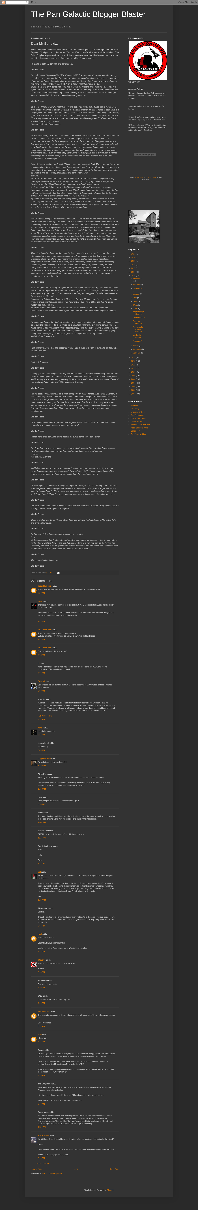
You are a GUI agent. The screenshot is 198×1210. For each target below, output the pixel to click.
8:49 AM (41, 750)
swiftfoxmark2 (44, 1011)
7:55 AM (41, 673)
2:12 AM (41, 952)
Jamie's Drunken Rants (140, 425)
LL (39, 663)
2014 (133, 357)
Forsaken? (137, 341)
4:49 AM (41, 1003)
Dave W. (41, 681)
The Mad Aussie (137, 415)
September (138, 288)
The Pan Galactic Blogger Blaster (88, 14)
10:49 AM (42, 900)
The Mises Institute (138, 434)
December (137, 279)
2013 (133, 361)
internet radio (139, 177)
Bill (39, 872)
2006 (133, 386)
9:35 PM (41, 926)
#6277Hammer (44, 586)
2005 (133, 390)
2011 (133, 368)
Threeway (135, 409)
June (135, 301)
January (137, 353)
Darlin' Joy (135, 431)
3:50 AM (41, 972)
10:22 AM (42, 766)
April (135, 309)
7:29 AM (41, 593)
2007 (133, 383)
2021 (133, 254)
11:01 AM (42, 1127)
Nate (40, 601)
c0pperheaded (44, 758)
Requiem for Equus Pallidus (138, 329)
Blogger (110, 1190)
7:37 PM (41, 864)
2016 (133, 272)
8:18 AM (41, 1075)
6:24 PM (41, 804)
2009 (133, 376)
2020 (133, 257)
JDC (40, 1035)
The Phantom (44, 1135)
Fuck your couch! (45, 716)
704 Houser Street (138, 418)
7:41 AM (41, 1042)
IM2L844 (41, 960)
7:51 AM (41, 639)
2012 (133, 365)
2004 (133, 394)
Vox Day (134, 406)
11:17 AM (42, 838)
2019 (133, 261)
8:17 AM (41, 719)
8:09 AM (41, 691)
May (135, 305)
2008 (133, 379)
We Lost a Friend (137, 336)
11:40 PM (42, 822)
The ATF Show (151, 177)
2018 (133, 265)
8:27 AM (41, 735)
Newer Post (36, 1169)
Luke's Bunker (137, 421)
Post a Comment (42, 1164)
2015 (133, 276)
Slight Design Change (138, 313)
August (136, 294)
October (136, 285)
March (136, 346)
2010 (133, 372)
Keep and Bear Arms (139, 428)
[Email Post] (58, 572)
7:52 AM (41, 655)
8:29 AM (41, 1158)
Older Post (114, 1169)
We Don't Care (139, 318)
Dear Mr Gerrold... (138, 322)
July (135, 298)
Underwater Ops (137, 412)
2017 (133, 268)
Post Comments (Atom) (52, 1173)
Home (75, 1169)
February (137, 349)
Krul (40, 934)
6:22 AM (41, 1026)
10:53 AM (42, 789)
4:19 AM (41, 988)
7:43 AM (41, 621)
